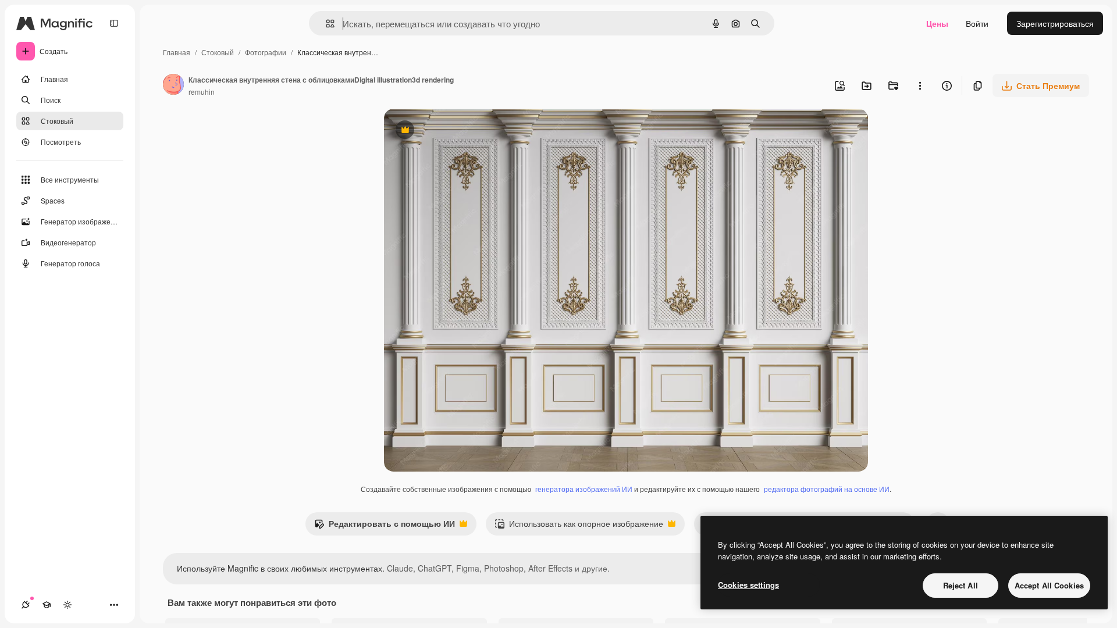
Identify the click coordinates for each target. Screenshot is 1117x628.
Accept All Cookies (1049, 585)
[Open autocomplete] (325, 23)
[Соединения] (25, 604)
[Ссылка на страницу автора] (173, 85)
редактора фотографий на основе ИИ (827, 489)
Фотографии (265, 52)
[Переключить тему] (67, 604)
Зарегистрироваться (1055, 23)
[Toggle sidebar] (114, 23)
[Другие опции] (919, 85)
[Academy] (46, 604)
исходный (462, 131)
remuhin (201, 92)
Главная (176, 52)
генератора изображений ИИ (583, 489)
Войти (977, 23)
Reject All (960, 585)
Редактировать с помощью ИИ (384, 526)
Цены (937, 23)
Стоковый (217, 52)
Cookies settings (748, 584)
